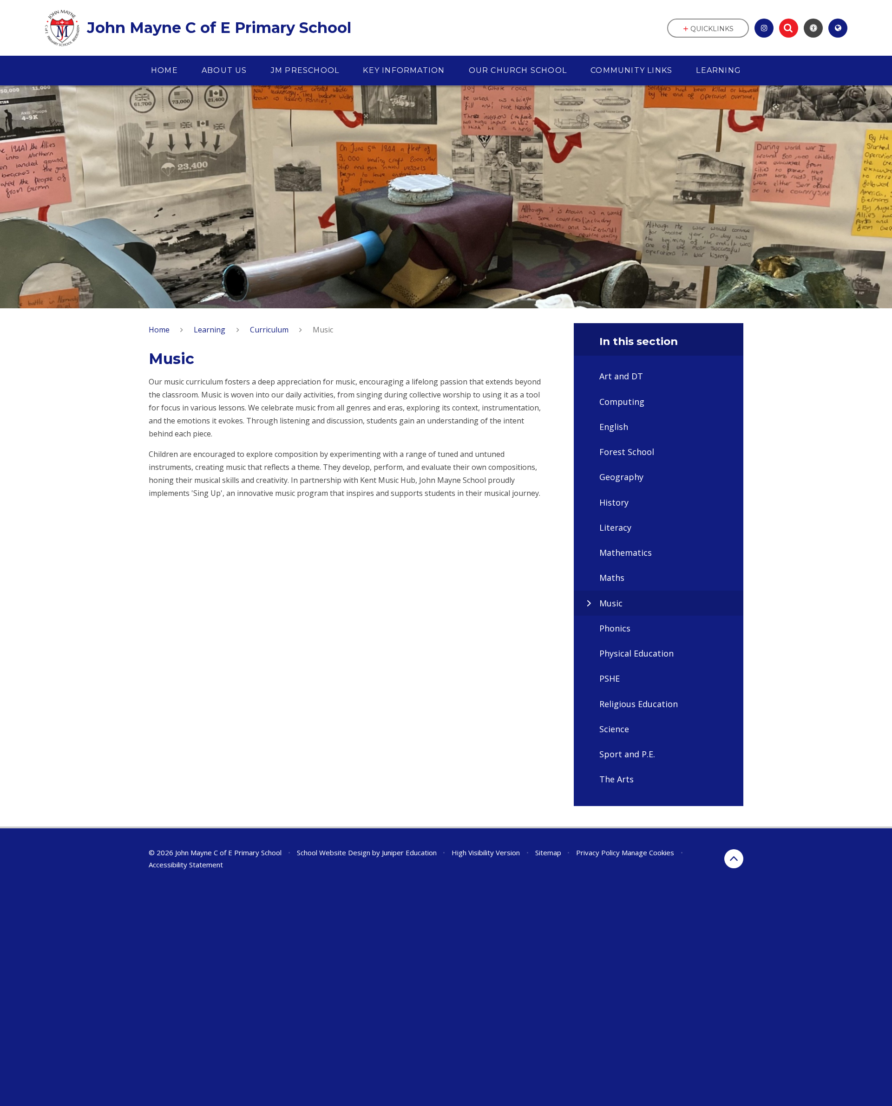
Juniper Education (409, 852)
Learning (209, 330)
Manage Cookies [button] (648, 852)
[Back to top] (733, 858)
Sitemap (548, 852)
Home (159, 330)
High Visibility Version (486, 852)
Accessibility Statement (186, 864)
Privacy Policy (598, 852)
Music (323, 330)
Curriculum (269, 330)
